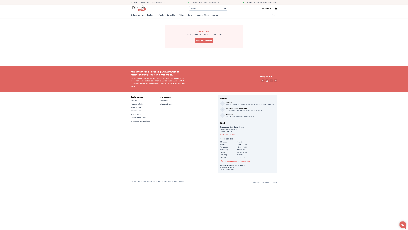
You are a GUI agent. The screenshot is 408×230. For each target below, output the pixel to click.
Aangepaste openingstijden (140, 121)
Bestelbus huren (136, 107)
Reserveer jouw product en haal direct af (205, 2)
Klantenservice (136, 111)
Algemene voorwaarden (261, 182)
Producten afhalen (137, 104)
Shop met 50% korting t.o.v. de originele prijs (149, 2)
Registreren (164, 100)
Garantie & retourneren (138, 118)
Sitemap (274, 182)
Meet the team (136, 114)
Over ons (134, 100)
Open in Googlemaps (227, 134)
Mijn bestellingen (165, 104)
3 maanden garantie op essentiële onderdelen (261, 2)
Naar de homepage (204, 40)
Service (274, 15)
